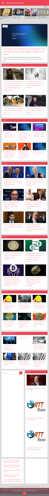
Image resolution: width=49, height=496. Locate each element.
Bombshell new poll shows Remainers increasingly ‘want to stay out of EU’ (35, 185)
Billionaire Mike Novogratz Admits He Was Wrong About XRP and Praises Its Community (9, 310)
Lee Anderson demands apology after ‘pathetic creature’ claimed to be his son (35, 230)
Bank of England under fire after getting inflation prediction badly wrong (12, 207)
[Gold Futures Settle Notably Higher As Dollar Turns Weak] (36, 400)
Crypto (4, 123)
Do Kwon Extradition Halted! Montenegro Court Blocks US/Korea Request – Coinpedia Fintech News (24, 158)
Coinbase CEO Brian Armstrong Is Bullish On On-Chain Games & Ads (24, 366)
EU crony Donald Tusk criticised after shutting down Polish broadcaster (13, 185)
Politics (4, 166)
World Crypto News (15, 3)
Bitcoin (4, 240)
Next (6, 26)
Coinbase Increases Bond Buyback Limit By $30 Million (9, 366)
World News (5, 68)
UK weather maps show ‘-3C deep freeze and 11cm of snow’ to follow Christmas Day (35, 87)
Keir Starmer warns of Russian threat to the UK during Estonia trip (13, 113)
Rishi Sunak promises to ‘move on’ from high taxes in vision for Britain (13, 230)
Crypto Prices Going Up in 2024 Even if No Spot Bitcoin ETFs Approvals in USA (13, 258)
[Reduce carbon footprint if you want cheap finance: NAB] (36, 378)
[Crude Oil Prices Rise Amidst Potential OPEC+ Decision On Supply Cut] (36, 430)
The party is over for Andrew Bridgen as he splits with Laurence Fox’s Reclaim (34, 207)
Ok (24, 493)
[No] (47, 492)
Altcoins (4, 295)
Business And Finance (8, 336)
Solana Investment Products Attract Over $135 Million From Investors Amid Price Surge (24, 328)
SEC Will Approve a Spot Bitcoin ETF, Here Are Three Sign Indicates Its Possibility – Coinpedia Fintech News (9, 158)
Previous (4, 26)
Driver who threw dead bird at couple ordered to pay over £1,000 (35, 113)
